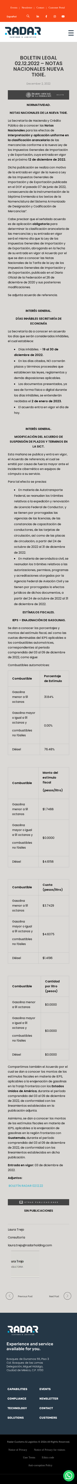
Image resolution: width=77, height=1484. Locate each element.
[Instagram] (55, 16)
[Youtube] (63, 16)
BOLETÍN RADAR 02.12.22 (25, 1186)
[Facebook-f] (46, 16)
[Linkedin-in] (38, 16)
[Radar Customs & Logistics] (30, 32)
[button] (68, 1475)
